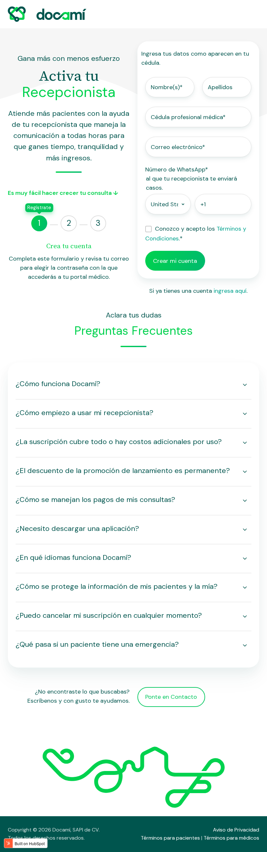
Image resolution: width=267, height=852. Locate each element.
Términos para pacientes (170, 837)
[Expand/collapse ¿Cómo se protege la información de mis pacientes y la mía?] (244, 587)
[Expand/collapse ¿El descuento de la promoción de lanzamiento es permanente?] (244, 471)
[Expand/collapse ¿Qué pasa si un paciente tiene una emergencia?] (244, 645)
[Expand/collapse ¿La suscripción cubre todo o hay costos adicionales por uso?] (244, 442)
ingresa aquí (230, 291)
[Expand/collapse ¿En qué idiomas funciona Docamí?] (244, 558)
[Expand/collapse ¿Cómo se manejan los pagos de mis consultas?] (244, 500)
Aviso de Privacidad (236, 829)
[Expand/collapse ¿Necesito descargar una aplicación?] (244, 529)
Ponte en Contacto (171, 697)
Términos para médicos (231, 837)
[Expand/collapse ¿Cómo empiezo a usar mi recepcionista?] (244, 413)
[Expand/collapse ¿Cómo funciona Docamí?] (244, 384)
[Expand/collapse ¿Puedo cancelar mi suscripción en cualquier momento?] (244, 616)
